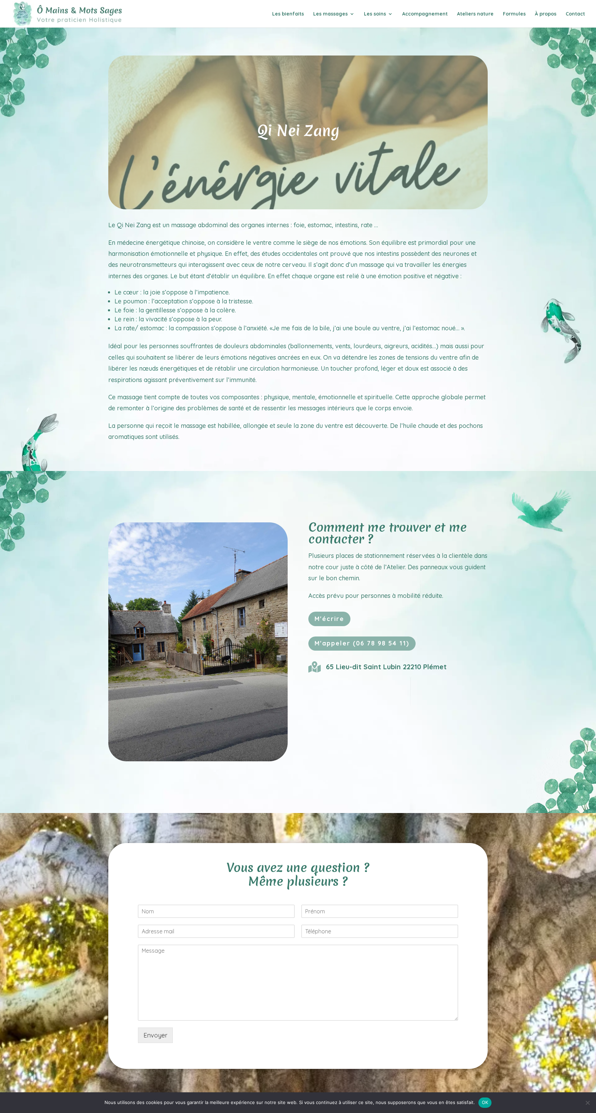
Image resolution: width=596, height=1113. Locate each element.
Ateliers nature (475, 14)
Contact (575, 14)
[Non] (587, 1102)
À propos (545, 14)
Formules (514, 14)
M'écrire (329, 619)
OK (485, 1102)
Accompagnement (425, 14)
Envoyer (155, 1035)
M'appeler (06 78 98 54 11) (362, 643)
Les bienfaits (288, 14)
